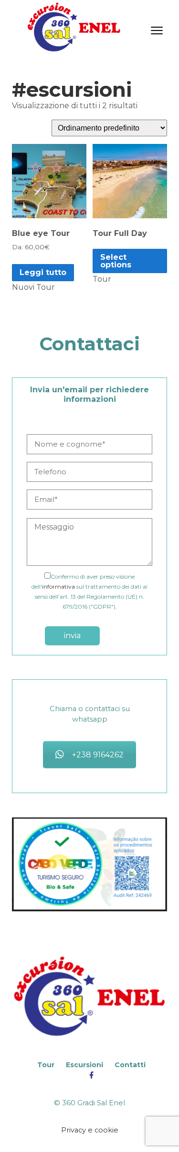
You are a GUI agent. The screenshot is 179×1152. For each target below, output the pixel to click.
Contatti (130, 1064)
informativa (58, 586)
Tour (45, 1064)
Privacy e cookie (89, 1130)
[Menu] (157, 30)
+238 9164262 (98, 754)
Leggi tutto (43, 272)
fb (91, 1075)
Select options (115, 261)
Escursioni (84, 1064)
